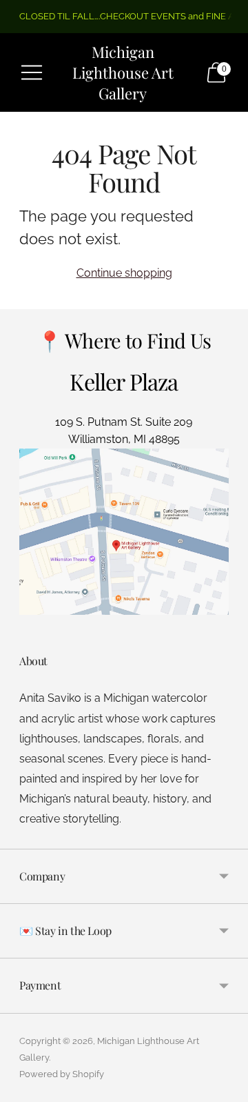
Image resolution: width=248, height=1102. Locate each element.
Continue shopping (124, 272)
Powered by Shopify (61, 1074)
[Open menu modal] (31, 72)
